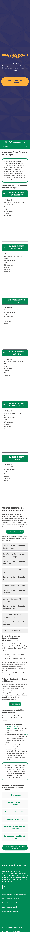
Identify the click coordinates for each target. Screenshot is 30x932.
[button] (26, 146)
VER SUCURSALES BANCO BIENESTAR (15, 82)
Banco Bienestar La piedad (10, 911)
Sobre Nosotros (15, 795)
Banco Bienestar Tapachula (10, 899)
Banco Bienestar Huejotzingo (11, 903)
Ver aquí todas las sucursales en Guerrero (15, 847)
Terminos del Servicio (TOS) (15, 812)
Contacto (7, 887)
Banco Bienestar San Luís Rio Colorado (14, 894)
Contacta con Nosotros (15, 819)
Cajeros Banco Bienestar (15, 532)
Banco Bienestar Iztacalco (10, 907)
